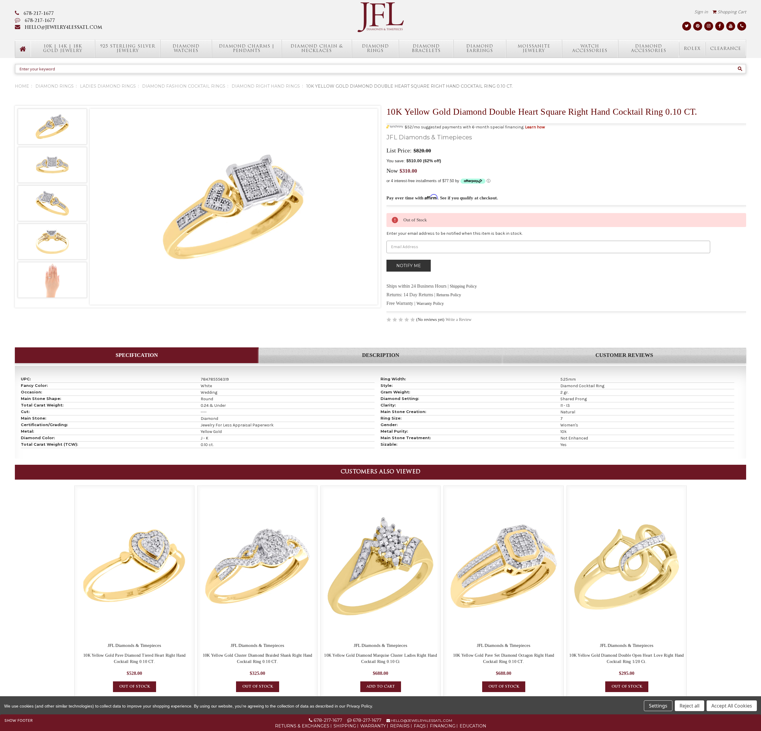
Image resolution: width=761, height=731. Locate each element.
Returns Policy (448, 295)
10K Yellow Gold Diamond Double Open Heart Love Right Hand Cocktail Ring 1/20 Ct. (626, 658)
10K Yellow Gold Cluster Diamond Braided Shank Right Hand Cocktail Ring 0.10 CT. (257, 658)
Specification (137, 355)
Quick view (134, 566)
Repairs (400, 726)
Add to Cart (381, 687)
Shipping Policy (463, 286)
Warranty (373, 726)
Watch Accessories (589, 48)
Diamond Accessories (648, 48)
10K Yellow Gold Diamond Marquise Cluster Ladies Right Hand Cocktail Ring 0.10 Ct (380, 658)
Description (380, 355)
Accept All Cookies (731, 705)
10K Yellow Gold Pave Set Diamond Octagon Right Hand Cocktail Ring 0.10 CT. (503, 658)
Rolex (692, 49)
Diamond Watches (185, 48)
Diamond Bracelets (426, 48)
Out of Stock (134, 687)
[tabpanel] (134, 593)
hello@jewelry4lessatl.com (421, 720)
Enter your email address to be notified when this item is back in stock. (454, 233)
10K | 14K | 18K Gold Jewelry (62, 48)
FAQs (420, 726)
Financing (442, 726)
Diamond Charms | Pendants (246, 48)
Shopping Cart (731, 12)
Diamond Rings (375, 48)
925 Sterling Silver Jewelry (127, 48)
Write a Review (458, 319)
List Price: (399, 150)
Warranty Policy (430, 303)
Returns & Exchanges (302, 726)
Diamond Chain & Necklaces (316, 48)
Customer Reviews (624, 355)
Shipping (345, 726)
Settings (658, 705)
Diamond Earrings (479, 48)
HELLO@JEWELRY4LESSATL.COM (63, 28)
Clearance (725, 49)
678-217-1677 (38, 14)
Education (473, 726)
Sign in (701, 12)
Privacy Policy (359, 706)
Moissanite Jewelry (534, 48)
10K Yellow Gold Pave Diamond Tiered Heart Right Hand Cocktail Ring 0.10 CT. (134, 658)
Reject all (689, 705)
